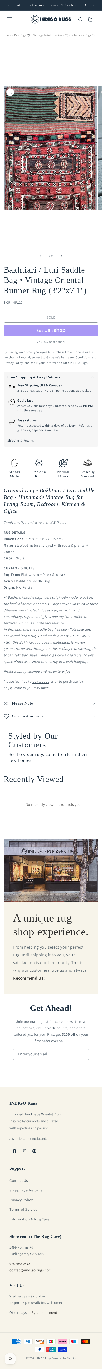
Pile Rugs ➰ (22, 35)
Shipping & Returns (20, 440)
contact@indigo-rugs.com (30, 1270)
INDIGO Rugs (43, 1358)
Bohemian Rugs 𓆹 (83, 35)
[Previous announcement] (9, 5)
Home (7, 35)
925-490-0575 (19, 1263)
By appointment (44, 1312)
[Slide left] (40, 256)
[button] (9, 19)
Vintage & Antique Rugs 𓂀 (50, 35)
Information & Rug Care (29, 1219)
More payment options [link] (51, 342)
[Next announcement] (93, 5)
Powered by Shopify (64, 1358)
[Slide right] (61, 256)
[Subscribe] (83, 1054)
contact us (40, 681)
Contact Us (18, 1180)
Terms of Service (23, 1209)
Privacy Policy (21, 1199)
